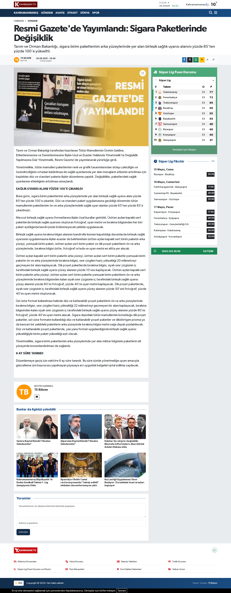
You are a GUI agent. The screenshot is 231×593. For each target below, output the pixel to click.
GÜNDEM (47, 12)
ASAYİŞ (60, 12)
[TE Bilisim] (24, 392)
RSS (20, 583)
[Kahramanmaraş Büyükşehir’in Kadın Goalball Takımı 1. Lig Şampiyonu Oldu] (37, 465)
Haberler (19, 21)
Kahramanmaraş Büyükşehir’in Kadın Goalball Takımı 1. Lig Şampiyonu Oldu (34, 482)
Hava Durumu (76, 561)
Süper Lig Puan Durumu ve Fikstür (34, 569)
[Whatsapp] (214, 550)
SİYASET (72, 12)
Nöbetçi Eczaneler (27, 561)
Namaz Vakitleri (129, 561)
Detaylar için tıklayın (184, 149)
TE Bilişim (212, 583)
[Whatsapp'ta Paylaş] (196, 59)
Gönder (23, 532)
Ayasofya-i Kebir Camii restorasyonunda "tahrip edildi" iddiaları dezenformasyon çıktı (79, 482)
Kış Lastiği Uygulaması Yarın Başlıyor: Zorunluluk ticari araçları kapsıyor (124, 482)
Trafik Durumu (179, 561)
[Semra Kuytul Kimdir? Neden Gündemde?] (37, 426)
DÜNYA (85, 12)
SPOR (95, 12)
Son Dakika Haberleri (130, 569)
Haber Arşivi (178, 569)
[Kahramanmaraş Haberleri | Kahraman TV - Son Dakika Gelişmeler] (25, 4)
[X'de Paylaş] (189, 59)
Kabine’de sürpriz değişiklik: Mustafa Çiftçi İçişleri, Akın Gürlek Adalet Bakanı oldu (124, 444)
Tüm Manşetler (76, 569)
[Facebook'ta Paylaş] (184, 59)
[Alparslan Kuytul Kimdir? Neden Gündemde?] (81, 426)
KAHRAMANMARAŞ (26, 12)
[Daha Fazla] (202, 59)
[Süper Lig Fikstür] (213, 161)
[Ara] (211, 13)
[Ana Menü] (215, 13)
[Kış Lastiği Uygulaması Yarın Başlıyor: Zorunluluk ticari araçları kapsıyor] (125, 465)
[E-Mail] (36, 396)
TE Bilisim (41, 389)
